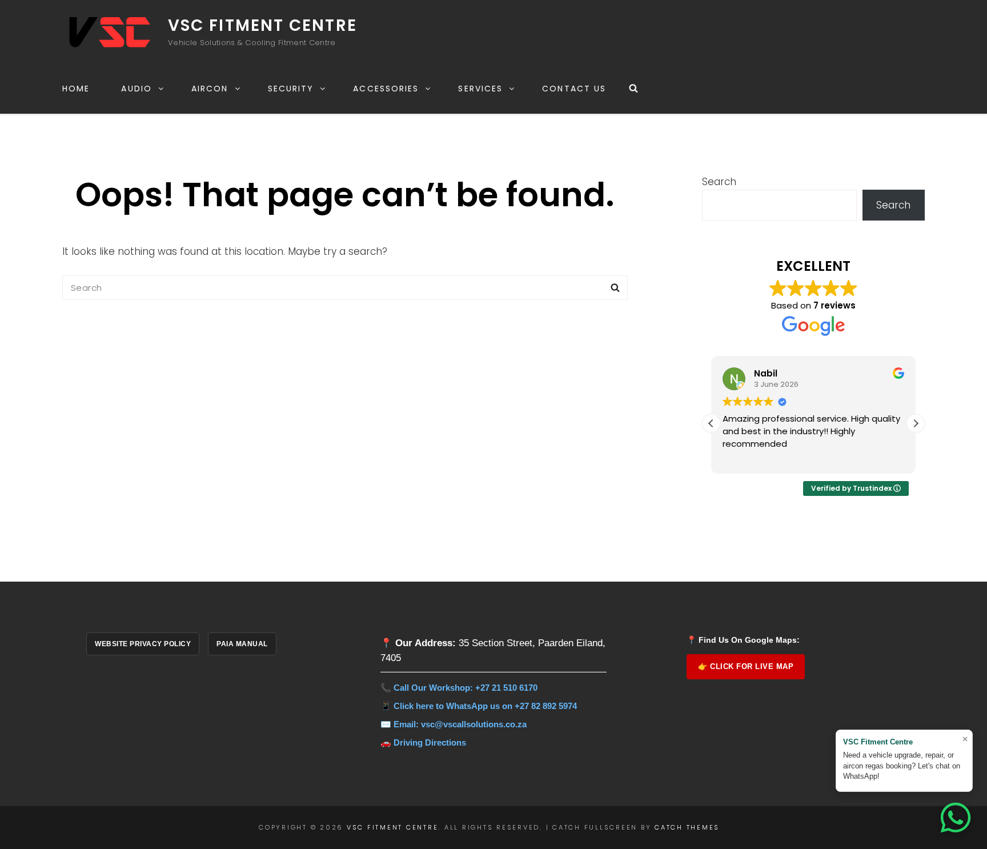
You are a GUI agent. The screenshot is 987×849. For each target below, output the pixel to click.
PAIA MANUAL (242, 644)
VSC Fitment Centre (262, 25)
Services (480, 88)
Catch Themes (687, 827)
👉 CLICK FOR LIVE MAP (745, 666)
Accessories (386, 88)
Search (719, 182)
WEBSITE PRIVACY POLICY (143, 644)
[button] (915, 423)
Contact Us (574, 88)
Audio (136, 88)
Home (76, 88)
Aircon (209, 88)
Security (291, 88)
